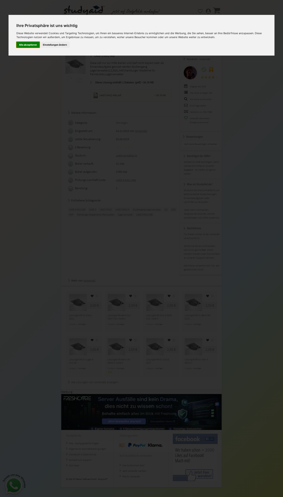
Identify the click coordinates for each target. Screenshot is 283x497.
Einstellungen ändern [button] (55, 44)
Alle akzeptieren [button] (28, 44)
